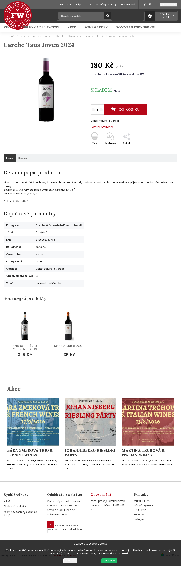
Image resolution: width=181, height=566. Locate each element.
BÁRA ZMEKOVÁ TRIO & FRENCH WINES (30, 452)
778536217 (140, 510)
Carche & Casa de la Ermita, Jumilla (59, 225)
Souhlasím (109, 560)
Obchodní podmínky (79, 4)
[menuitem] (10, 27)
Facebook (140, 514)
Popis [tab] (9, 158)
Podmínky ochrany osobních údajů (115, 4)
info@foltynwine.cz (145, 505)
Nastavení (70, 560)
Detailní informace (102, 127)
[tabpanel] (24, 342)
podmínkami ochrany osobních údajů (65, 529)
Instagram (140, 519)
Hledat (107, 15)
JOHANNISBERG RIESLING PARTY (90, 452)
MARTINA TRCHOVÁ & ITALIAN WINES (143, 452)
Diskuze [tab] (23, 158)
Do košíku (129, 109)
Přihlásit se (50, 524)
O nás (60, 4)
